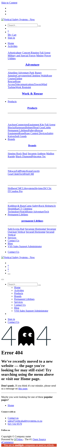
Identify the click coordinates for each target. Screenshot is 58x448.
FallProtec (21, 171)
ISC (45, 188)
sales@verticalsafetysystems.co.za (25, 421)
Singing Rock (15, 153)
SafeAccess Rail (16, 229)
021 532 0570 (15, 423)
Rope (21, 133)
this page (22, 388)
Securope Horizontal (35, 229)
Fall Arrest (45, 52)
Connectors (22, 124)
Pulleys (31, 130)
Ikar (17, 208)
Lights (47, 127)
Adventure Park (26, 72)
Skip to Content (9, 2)
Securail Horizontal (35, 231)
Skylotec (38, 188)
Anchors (12, 124)
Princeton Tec (39, 156)
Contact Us (13, 252)
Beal (24, 153)
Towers (38, 84)
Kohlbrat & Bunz (16, 205)
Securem (32, 153)
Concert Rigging (30, 52)
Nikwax (12, 171)
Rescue (11, 81)
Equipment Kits (36, 124)
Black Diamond (24, 156)
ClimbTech (18, 174)
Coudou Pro (16, 191)
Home (11, 405)
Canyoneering (23, 75)
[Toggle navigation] (9, 273)
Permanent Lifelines (18, 130)
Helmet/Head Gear (34, 127)
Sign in (11, 37)
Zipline (18, 78)
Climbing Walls (39, 75)
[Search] (39, 26)
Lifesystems (28, 188)
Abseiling (13, 72)
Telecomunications (24, 84)
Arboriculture (14, 52)
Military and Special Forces (22, 55)
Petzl (26, 174)
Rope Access (14, 83)
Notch (23, 211)
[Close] (2, 279)
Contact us (13, 418)
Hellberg (12, 188)
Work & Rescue (32, 93)
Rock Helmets (46, 205)
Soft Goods (21, 136)
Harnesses (20, 127)
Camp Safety (32, 205)
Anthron (41, 153)
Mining (40, 55)
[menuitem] (11, 43)
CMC (19, 188)
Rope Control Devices (35, 133)
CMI (31, 174)
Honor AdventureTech (37, 211)
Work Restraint (23, 87)
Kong (29, 171)
